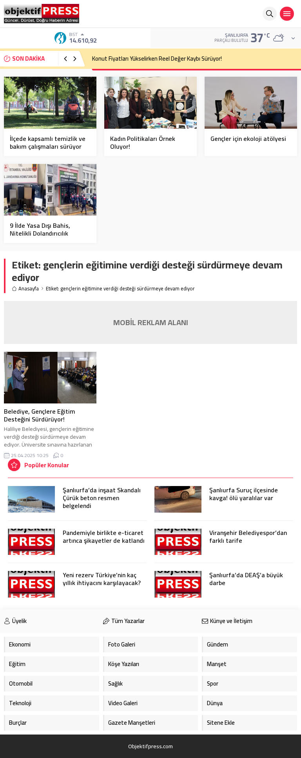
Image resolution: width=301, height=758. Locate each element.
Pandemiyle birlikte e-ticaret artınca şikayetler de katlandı (104, 536)
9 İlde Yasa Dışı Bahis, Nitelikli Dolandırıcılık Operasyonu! (40, 233)
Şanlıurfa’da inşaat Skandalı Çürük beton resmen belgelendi (102, 498)
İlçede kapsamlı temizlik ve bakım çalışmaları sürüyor (47, 142)
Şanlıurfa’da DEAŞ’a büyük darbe (246, 579)
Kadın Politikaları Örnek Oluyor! (142, 142)
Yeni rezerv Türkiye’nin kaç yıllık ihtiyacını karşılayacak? (102, 579)
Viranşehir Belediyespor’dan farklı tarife (248, 536)
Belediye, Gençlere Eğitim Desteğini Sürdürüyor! (39, 415)
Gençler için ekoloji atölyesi (248, 138)
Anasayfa (28, 288)
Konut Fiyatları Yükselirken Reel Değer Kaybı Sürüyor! (157, 58)
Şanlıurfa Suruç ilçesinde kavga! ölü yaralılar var (243, 494)
